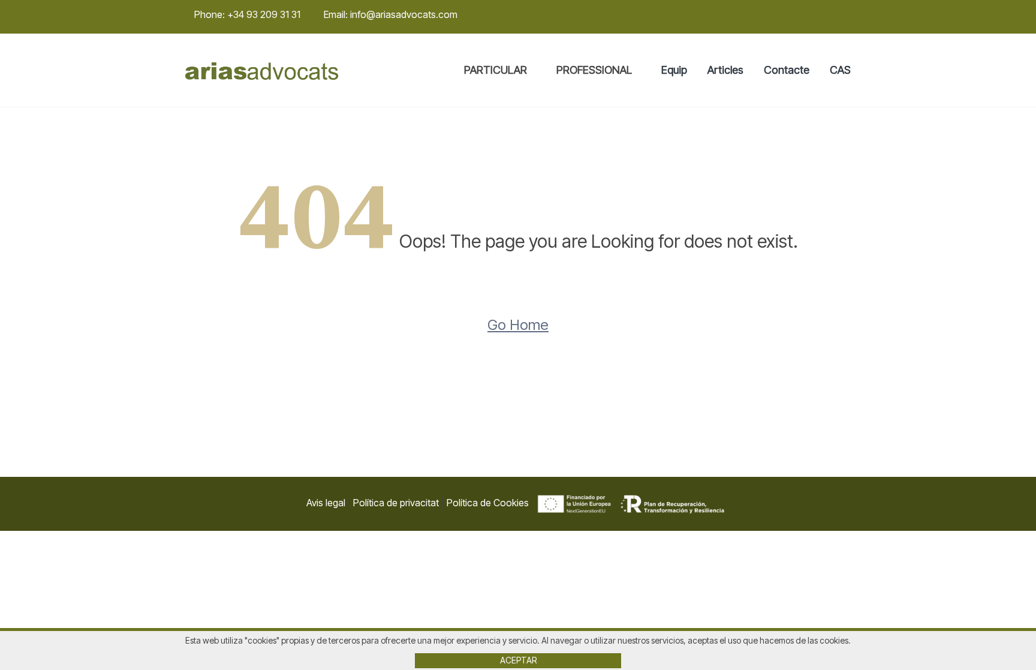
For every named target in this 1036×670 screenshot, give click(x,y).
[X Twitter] (814, 15)
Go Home (518, 325)
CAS (840, 70)
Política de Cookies (488, 503)
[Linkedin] (847, 15)
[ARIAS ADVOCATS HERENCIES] (261, 70)
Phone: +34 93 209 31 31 (247, 14)
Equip (674, 70)
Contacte (786, 70)
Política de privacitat (396, 503)
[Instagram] (831, 15)
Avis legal (325, 503)
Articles (725, 70)
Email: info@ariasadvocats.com (390, 14)
